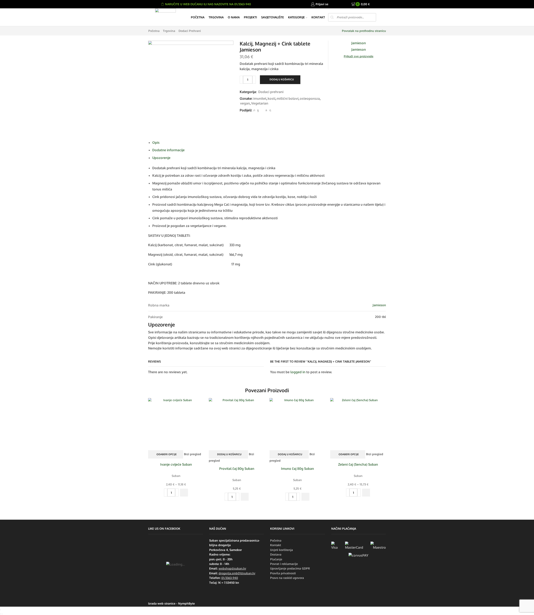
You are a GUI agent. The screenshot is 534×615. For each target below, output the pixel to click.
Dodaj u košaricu (282, 79)
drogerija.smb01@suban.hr (237, 573)
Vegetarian (259, 103)
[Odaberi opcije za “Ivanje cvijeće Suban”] (184, 493)
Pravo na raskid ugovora (287, 578)
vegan (245, 103)
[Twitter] (254, 110)
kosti (271, 98)
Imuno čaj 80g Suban (297, 468)
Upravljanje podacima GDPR (290, 568)
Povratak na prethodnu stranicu (364, 31)
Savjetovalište (272, 17)
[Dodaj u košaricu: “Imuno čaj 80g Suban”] (305, 497)
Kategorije (296, 17)
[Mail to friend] (262, 110)
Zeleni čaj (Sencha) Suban (358, 464)
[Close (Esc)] (0, 609)
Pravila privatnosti (283, 573)
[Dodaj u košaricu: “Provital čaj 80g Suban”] (245, 497)
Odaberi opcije (166, 454)
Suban (176, 476)
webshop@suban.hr (232, 568)
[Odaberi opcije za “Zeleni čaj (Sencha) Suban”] (366, 493)
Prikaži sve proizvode (358, 56)
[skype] (269, 110)
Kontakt (318, 17)
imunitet (259, 98)
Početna (197, 17)
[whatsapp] (266, 110)
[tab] (156, 142)
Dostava (275, 554)
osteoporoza (310, 98)
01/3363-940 (229, 578)
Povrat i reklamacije (284, 564)
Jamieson (379, 305)
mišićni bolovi (287, 98)
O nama (234, 17)
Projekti (250, 17)
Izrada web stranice (161, 603)
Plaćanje (276, 559)
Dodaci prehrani (190, 31)
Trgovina (216, 17)
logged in (297, 372)
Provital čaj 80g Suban (236, 468)
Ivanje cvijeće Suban (176, 464)
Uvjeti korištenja (281, 550)
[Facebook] (258, 110)
